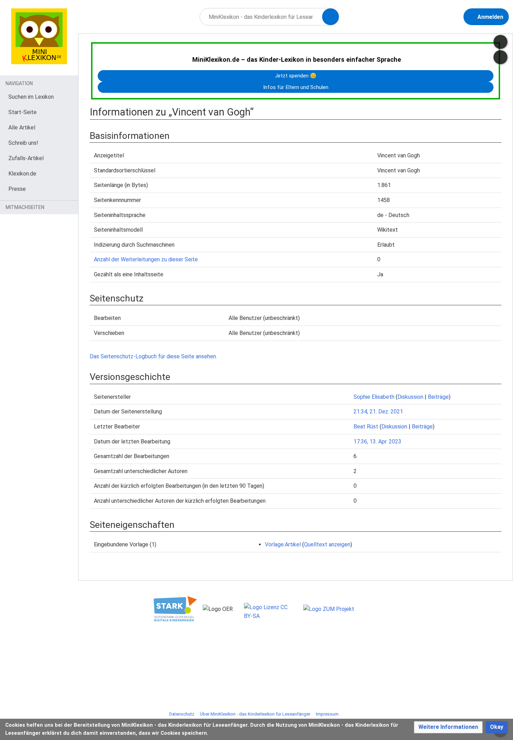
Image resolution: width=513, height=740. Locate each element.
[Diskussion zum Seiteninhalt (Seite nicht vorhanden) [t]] (500, 42)
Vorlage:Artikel (283, 544)
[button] (448, 727)
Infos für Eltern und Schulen (295, 87)
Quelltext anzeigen (327, 544)
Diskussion (410, 397)
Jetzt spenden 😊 (296, 76)
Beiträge (438, 397)
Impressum (327, 714)
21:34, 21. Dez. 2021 (378, 411)
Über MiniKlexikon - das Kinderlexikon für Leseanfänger (255, 714)
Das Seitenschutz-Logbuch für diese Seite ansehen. (153, 356)
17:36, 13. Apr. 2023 (377, 441)
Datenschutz (181, 714)
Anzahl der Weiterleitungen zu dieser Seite (146, 259)
